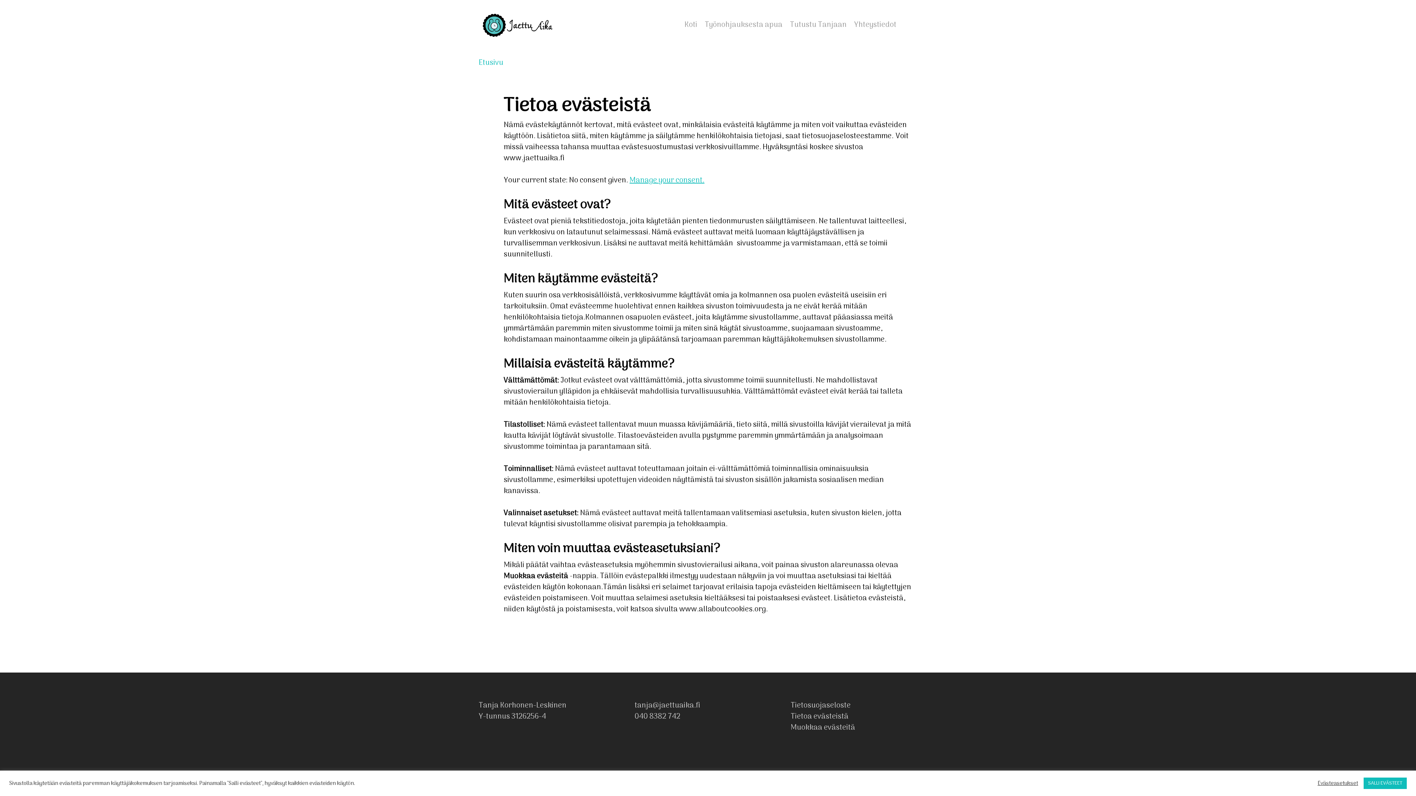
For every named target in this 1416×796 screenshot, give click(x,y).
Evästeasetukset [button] (1338, 783)
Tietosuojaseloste (821, 706)
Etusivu (491, 63)
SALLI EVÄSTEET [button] (1385, 783)
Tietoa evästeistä (819, 717)
